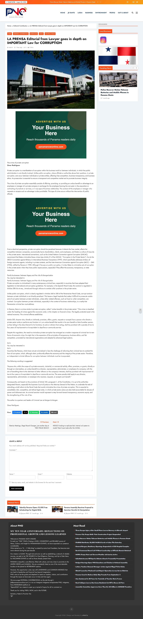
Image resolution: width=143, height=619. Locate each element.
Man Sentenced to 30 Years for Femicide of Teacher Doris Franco (98, 579)
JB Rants (71, 13)
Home (62, 13)
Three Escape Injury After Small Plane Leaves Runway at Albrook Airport (101, 530)
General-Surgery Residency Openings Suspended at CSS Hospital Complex (102, 546)
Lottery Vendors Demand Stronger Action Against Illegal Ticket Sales (100, 567)
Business (89, 13)
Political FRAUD (50, 34)
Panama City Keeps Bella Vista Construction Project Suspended (98, 534)
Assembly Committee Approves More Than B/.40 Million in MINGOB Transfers (103, 587)
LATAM (80, 13)
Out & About (123, 13)
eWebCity (85, 615)
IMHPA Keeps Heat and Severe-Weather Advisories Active (96, 554)
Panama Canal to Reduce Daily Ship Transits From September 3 (97, 575)
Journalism (33, 34)
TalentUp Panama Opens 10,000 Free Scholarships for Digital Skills (33, 508)
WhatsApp (35, 412)
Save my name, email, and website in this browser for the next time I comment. (37, 482)
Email (55, 412)
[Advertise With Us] (51, 134)
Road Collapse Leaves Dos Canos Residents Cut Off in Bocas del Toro (99, 583)
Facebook (17, 412)
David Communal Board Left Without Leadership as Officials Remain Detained (103, 550)
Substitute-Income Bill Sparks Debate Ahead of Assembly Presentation (100, 559)
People (112, 13)
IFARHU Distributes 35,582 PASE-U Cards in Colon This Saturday (76, 2)
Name (11, 474)
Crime (9, 34)
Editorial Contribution (21, 34)
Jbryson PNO (25, 513)
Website (69, 474)
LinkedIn (45, 412)
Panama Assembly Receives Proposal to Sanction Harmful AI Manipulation (78, 508)
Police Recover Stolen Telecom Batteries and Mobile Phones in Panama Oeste (102, 538)
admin (11, 47)
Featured (112, 85)
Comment (13, 450)
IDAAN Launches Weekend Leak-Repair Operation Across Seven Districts (101, 571)
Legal (41, 34)
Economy (104, 85)
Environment (101, 13)
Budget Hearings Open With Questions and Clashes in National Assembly (101, 563)
